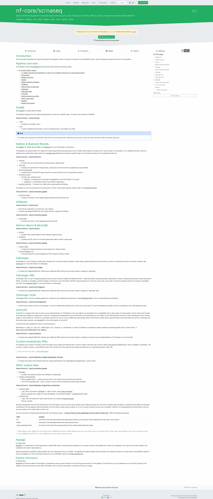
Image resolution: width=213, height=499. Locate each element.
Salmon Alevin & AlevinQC (30, 87)
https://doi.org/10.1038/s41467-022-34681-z (31, 330)
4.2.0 (134, 32)
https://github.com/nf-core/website (187, 497)
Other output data (27, 98)
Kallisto (21, 147)
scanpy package (66, 391)
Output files (21, 443)
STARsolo (24, 84)
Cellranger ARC (26, 91)
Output (110, 51)
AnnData (41, 391)
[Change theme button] (133, 2)
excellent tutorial (51, 153)
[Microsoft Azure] (108, 497)
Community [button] (102, 2)
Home (68, 2)
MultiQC (24, 101)
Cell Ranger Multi (86, 298)
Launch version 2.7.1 (107, 37)
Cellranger (24, 89)
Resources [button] (85, 2)
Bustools (48, 147)
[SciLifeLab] (111, 497)
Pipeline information (28, 103)
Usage (57, 51)
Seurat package (68, 398)
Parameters (84, 51)
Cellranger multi (159, 77)
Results (136, 51)
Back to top (157, 92)
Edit (195, 11)
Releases (161, 51)
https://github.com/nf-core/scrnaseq (107, 40)
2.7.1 (186, 50)
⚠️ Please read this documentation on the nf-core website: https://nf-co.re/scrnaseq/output (53, 73)
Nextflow (37, 67)
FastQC (23, 80)
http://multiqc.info (77, 454)
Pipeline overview (27, 77)
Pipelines (76, 2)
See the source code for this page (107, 487)
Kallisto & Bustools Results (30, 82)
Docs (93, 2)
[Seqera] (102, 497)
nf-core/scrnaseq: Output (27, 70)
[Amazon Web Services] (105, 497)
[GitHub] (130, 2)
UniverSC (24, 94)
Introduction (31, 51)
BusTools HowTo (91, 188)
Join (143, 2)
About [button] (112, 2)
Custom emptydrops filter (30, 96)
